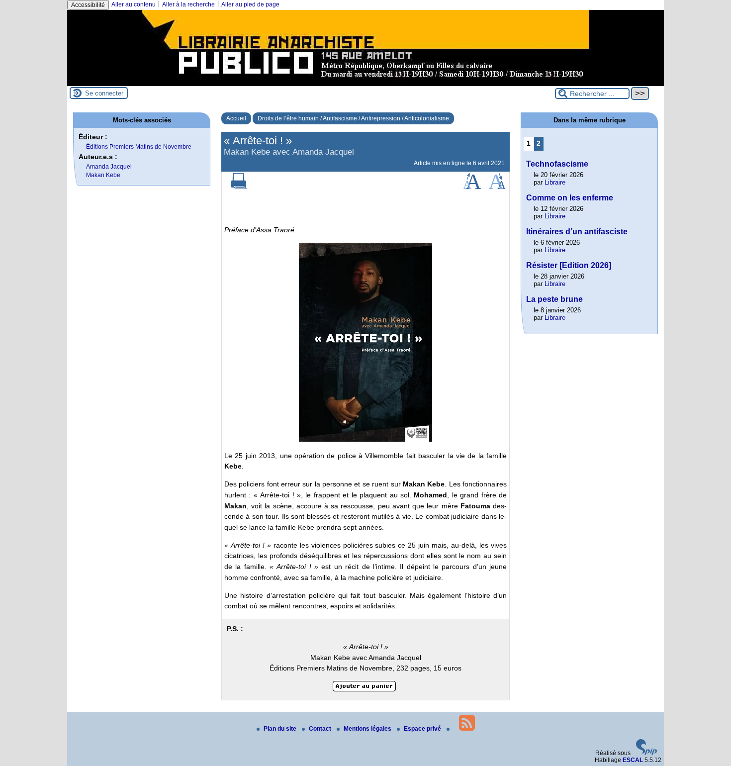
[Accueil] (365, 82)
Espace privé (423, 728)
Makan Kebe (103, 175)
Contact (321, 728)
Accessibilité (88, 4)
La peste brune (554, 299)
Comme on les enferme (569, 197)
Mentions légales (368, 728)
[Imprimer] (239, 187)
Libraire (555, 182)
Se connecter (104, 93)
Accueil (236, 118)
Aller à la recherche (188, 4)
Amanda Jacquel (109, 166)
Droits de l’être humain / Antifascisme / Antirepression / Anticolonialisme (353, 118)
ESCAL (633, 760)
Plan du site (281, 728)
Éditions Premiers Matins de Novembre (138, 146)
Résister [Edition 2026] (568, 265)
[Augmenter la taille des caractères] (472, 187)
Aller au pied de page (250, 4)
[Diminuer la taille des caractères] (497, 187)
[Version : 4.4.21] (646, 753)
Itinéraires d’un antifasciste (577, 231)
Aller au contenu (133, 4)
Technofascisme (557, 164)
